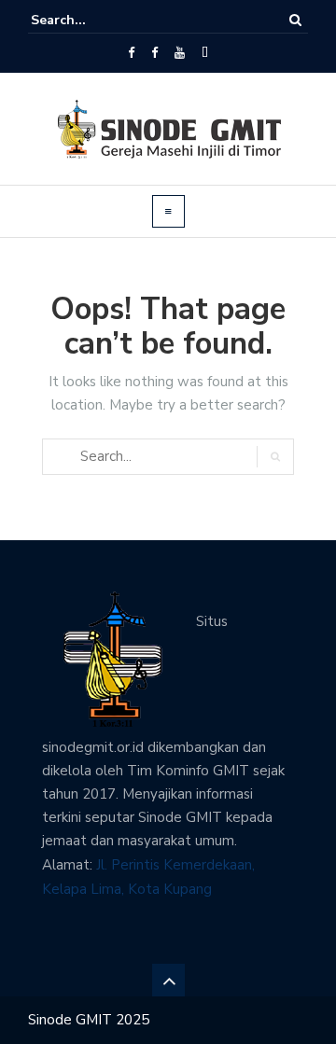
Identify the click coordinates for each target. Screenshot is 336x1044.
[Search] (295, 20)
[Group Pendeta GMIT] (154, 53)
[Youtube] (179, 53)
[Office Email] (205, 53)
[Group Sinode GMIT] (131, 53)
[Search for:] (87, 20)
